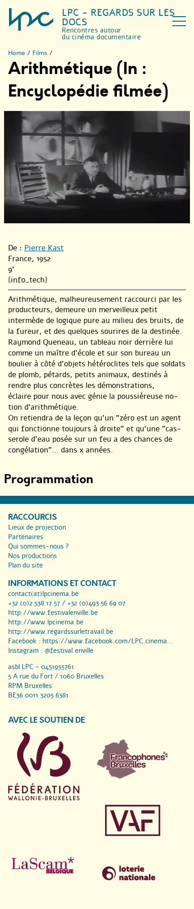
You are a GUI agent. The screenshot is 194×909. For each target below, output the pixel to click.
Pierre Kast (44, 248)
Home (16, 53)
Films (39, 53)
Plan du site (25, 565)
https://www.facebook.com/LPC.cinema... (108, 641)
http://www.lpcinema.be (45, 622)
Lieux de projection (37, 527)
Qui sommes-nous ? (38, 546)
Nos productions (32, 555)
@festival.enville (69, 650)
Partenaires (25, 536)
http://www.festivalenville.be (53, 612)
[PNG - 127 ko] (132, 776)
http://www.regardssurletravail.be (60, 631)
